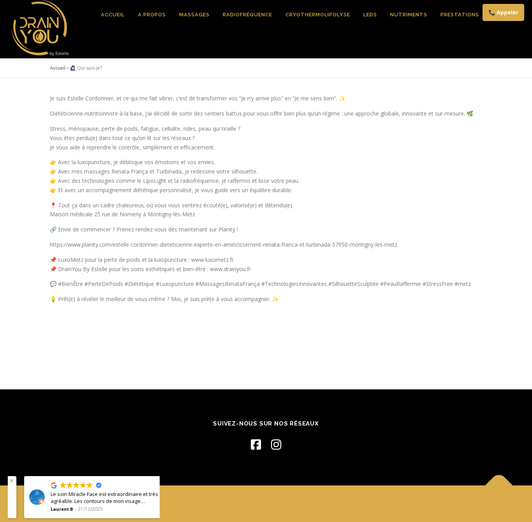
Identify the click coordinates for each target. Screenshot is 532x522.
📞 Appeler (503, 12)
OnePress (300, 503)
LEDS (370, 15)
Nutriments (408, 15)
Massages (194, 15)
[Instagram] (276, 444)
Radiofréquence (247, 15)
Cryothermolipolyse (317, 15)
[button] (151, 481)
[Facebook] (256, 444)
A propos (152, 15)
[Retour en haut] (499, 485)
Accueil (113, 15)
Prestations (459, 15)
